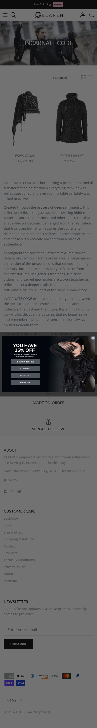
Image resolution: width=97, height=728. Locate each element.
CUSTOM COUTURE (25, 375)
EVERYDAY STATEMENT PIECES (25, 361)
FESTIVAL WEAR (25, 368)
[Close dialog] (93, 338)
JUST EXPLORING (25, 382)
